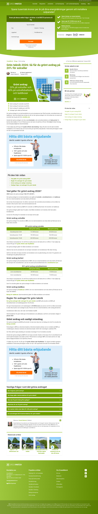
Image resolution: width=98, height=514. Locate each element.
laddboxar (22, 289)
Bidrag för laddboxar (12, 294)
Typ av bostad (30, 24)
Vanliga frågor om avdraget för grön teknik (23, 185)
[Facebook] (86, 470)
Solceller (35, 4)
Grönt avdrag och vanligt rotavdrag (21, 183)
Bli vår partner (12, 483)
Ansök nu (67, 101)
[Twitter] (86, 473)
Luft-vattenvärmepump (72, 4)
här (86, 507)
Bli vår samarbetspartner (85, 0)
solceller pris (26, 117)
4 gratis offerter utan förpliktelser (25, 243)
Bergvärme (42, 4)
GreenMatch (10, 61)
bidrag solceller (11, 324)
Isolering (83, 4)
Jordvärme (50, 4)
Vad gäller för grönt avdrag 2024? (21, 178)
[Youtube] (86, 476)
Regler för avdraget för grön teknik (21, 181)
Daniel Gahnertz (23, 420)
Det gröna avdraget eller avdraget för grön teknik (21, 301)
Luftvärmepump (59, 4)
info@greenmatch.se (12, 480)
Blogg (15, 61)
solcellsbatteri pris (52, 262)
